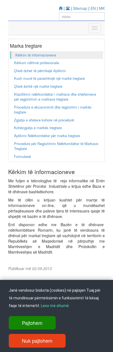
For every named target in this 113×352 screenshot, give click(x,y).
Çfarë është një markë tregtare (38, 86)
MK (102, 8)
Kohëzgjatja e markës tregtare (38, 127)
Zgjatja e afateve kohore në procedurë (44, 120)
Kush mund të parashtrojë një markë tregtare (49, 78)
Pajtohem (32, 322)
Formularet (22, 156)
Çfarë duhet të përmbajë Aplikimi (40, 70)
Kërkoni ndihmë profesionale (36, 62)
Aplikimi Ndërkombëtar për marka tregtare (47, 135)
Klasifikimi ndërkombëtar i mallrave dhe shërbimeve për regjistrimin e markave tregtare (55, 97)
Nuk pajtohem (37, 340)
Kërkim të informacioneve (35, 55)
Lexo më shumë (55, 305)
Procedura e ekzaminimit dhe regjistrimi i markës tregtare (53, 109)
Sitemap (80, 8)
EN (93, 8)
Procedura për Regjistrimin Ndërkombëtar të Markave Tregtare (56, 146)
